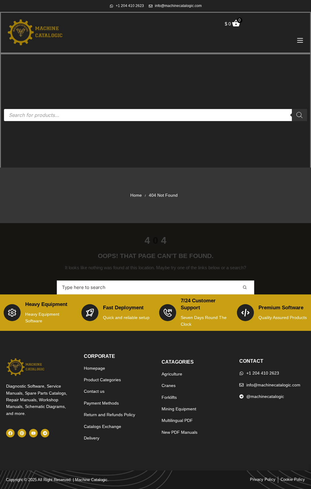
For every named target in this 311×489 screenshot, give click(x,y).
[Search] (299, 115)
